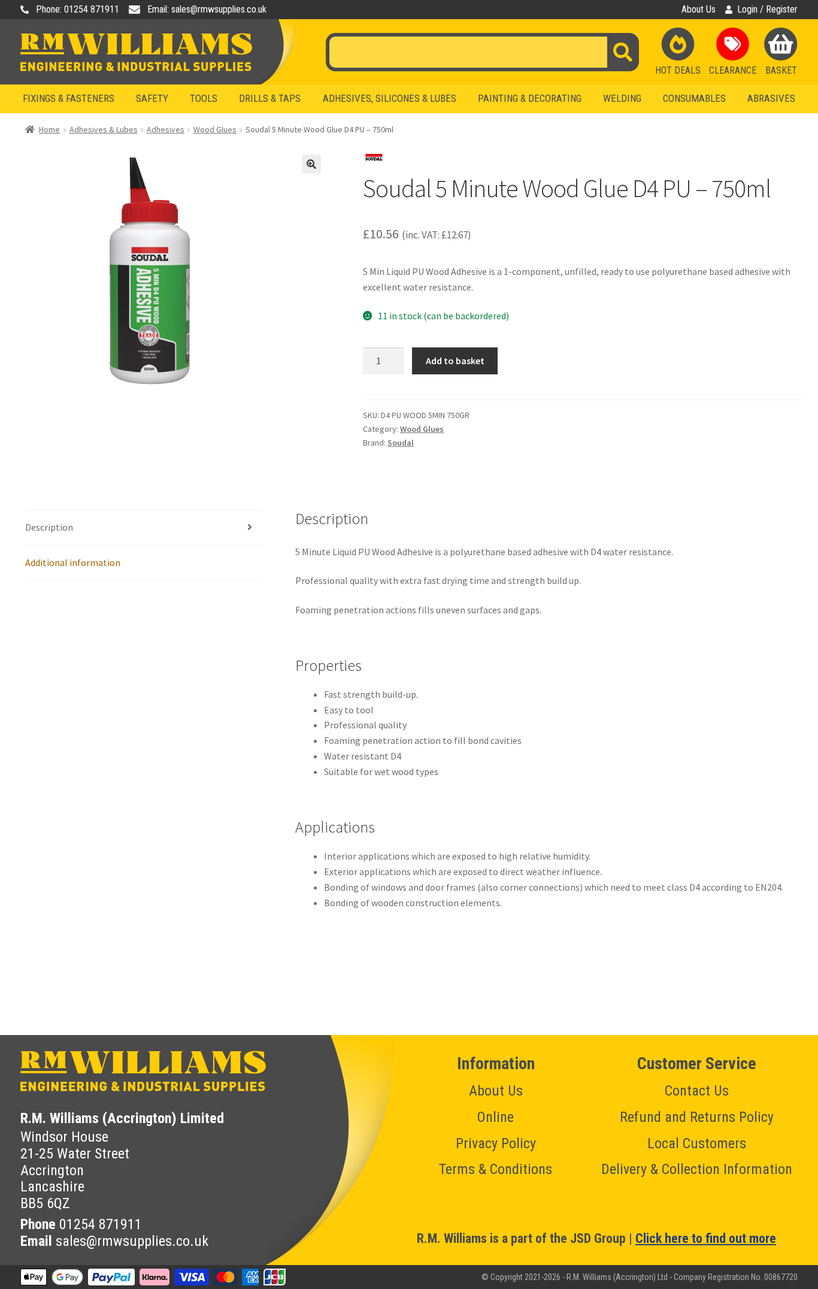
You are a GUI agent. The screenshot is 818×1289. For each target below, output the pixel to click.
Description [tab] (49, 527)
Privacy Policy (496, 1143)
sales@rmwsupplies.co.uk (132, 1241)
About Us (698, 9)
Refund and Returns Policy (697, 1117)
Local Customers (696, 1143)
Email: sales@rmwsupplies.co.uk (206, 9)
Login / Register (767, 9)
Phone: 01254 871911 (77, 9)
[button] (311, 164)
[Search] (623, 52)
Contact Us (697, 1090)
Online (495, 1117)
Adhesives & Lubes (103, 129)
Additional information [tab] (72, 562)
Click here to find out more (705, 1238)
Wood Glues (215, 129)
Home (49, 129)
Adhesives (165, 129)
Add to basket (455, 361)
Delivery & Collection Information (696, 1169)
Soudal (400, 442)
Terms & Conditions (495, 1169)
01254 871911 (100, 1224)
